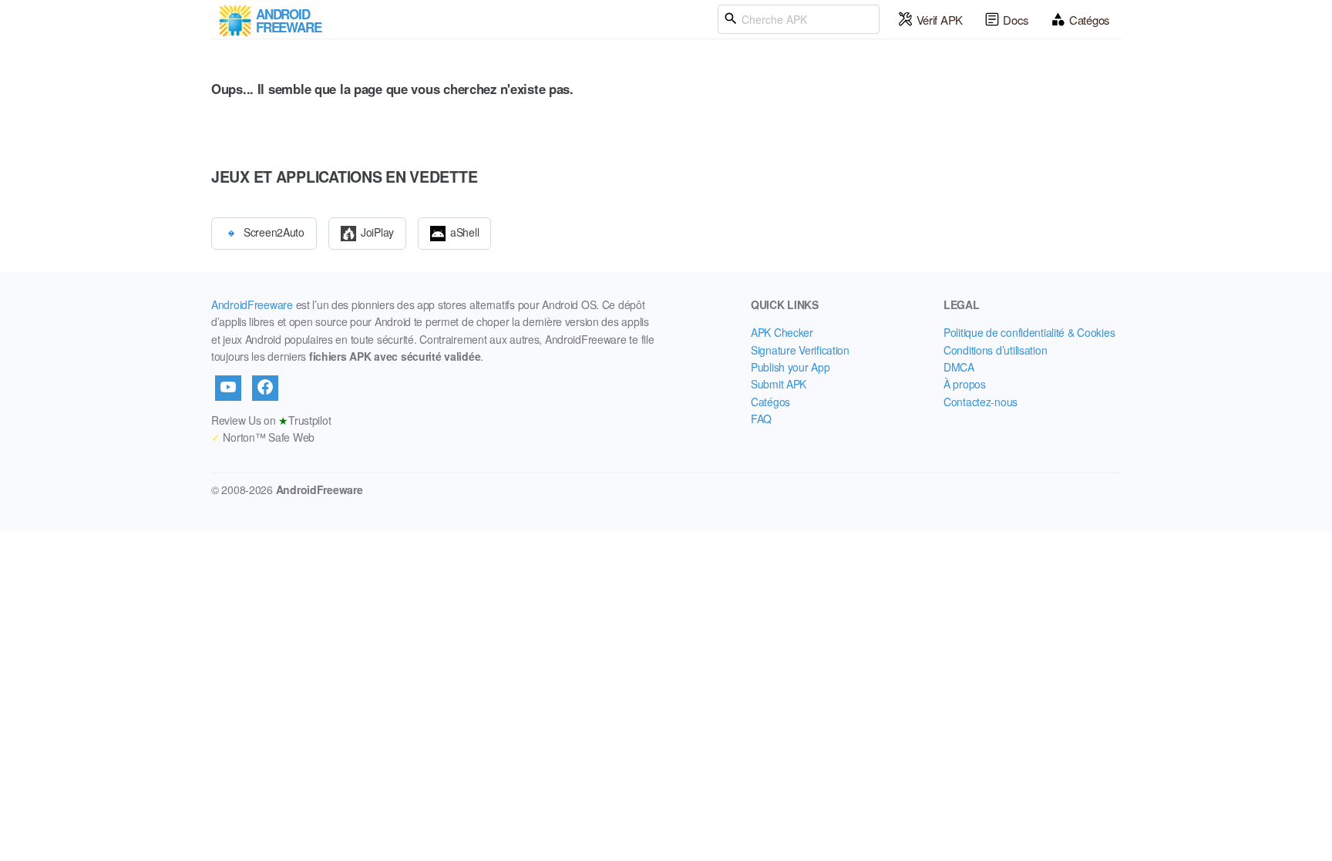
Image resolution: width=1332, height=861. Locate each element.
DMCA (959, 367)
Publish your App (790, 367)
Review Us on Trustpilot (271, 420)
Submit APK (778, 384)
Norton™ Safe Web (262, 437)
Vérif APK (940, 20)
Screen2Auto (274, 231)
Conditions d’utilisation (995, 350)
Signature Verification (800, 350)
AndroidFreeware (252, 304)
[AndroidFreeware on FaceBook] (265, 387)
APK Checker (782, 332)
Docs (1016, 20)
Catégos (1089, 20)
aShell (464, 231)
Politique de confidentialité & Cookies (1029, 332)
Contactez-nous (981, 401)
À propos (965, 384)
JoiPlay (377, 231)
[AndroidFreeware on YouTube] (228, 387)
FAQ (761, 418)
